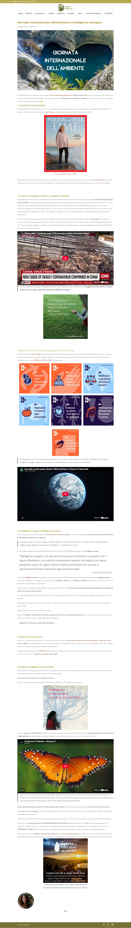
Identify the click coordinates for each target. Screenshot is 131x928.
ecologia (20, 27)
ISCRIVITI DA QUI (43, 651)
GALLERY (70, 13)
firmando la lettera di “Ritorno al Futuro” (58, 534)
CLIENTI (51, 13)
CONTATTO (109, 13)
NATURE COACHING (93, 13)
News (25, 27)
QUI (47, 733)
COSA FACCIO (39, 13)
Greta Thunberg (49, 112)
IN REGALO (61, 13)
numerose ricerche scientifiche (29, 811)
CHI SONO (28, 13)
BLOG (80, 13)
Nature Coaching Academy (70, 834)
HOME (20, 13)
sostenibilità (32, 27)
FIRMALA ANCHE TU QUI (42, 360)
